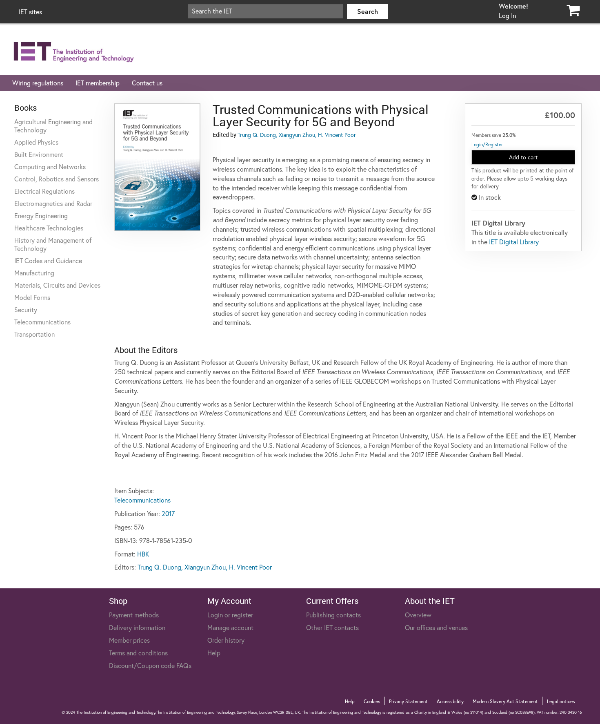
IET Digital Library (514, 242)
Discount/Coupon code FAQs (150, 665)
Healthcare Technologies (48, 228)
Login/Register (487, 144)
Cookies (372, 701)
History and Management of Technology (52, 244)
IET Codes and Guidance (48, 261)
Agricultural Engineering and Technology (53, 126)
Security (25, 310)
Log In (507, 15)
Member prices (129, 640)
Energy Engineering (41, 216)
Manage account (230, 627)
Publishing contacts (333, 615)
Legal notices (561, 701)
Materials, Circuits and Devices (57, 285)
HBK (143, 554)
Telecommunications (42, 322)
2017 (168, 513)
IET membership (98, 83)
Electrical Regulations (44, 191)
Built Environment (38, 154)
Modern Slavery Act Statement (505, 701)
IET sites (30, 12)
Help (213, 653)
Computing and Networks (50, 167)
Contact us (147, 83)
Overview (418, 615)
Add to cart (523, 157)
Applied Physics (36, 142)
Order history (225, 640)
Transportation (34, 334)
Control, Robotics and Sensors (56, 179)
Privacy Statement (408, 701)
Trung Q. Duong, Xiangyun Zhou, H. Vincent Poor (297, 135)
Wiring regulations (37, 83)
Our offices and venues (436, 627)
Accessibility (450, 701)
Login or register (230, 615)
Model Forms (32, 297)
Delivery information (137, 627)
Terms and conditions (138, 653)
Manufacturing (34, 273)
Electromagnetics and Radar (53, 203)
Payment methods (134, 615)
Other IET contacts (332, 627)
